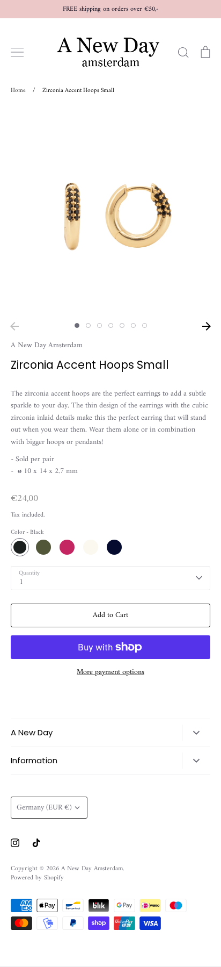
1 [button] (77, 325)
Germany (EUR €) (44, 807)
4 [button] (110, 325)
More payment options (110, 672)
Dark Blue (114, 547)
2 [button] (88, 325)
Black (20, 547)
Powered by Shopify (37, 878)
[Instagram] (15, 843)
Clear (91, 547)
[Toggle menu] (17, 52)
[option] (110, 212)
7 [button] (144, 325)
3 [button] (99, 325)
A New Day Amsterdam (47, 345)
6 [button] (133, 325)
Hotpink (67, 547)
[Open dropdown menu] (196, 733)
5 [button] (122, 325)
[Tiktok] (36, 843)
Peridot (43, 547)
